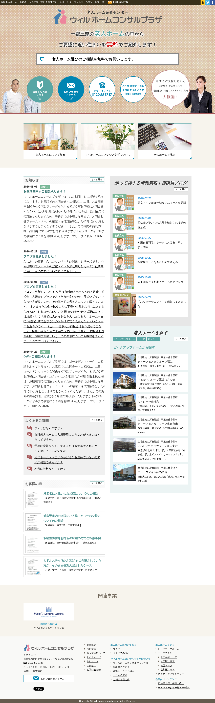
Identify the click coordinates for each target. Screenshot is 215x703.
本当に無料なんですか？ (50, 468)
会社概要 (91, 645)
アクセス (91, 665)
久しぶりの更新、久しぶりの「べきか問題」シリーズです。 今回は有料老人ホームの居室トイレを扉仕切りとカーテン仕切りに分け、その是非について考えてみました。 (64, 266)
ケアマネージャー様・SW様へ (174, 687)
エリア (141, 339)
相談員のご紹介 (121, 667)
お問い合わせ (94, 669)
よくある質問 (120, 675)
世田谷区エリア (169, 657)
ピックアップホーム (124, 339)
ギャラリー (153, 339)
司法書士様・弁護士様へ (171, 683)
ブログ (116, 649)
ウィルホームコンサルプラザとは (130, 663)
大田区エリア (168, 661)
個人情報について (96, 653)
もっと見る (96, 179)
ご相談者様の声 (121, 679)
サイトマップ (94, 657)
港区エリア (166, 665)
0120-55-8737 (35, 662)
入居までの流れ (121, 653)
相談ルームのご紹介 (123, 671)
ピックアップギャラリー (171, 673)
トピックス (92, 661)
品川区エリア (168, 669)
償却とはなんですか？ (48, 428)
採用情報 (91, 649)
